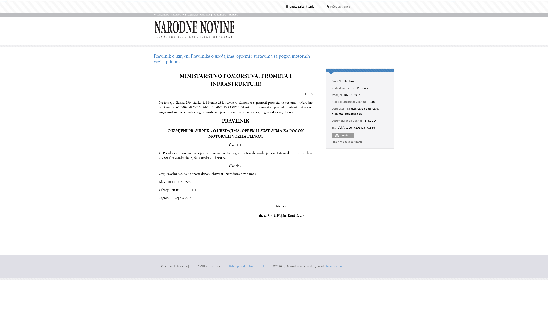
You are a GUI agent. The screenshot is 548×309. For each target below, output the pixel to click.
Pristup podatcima (242, 266)
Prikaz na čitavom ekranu (347, 142)
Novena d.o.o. (335, 266)
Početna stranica (340, 6)
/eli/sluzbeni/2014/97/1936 (356, 128)
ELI (263, 266)
